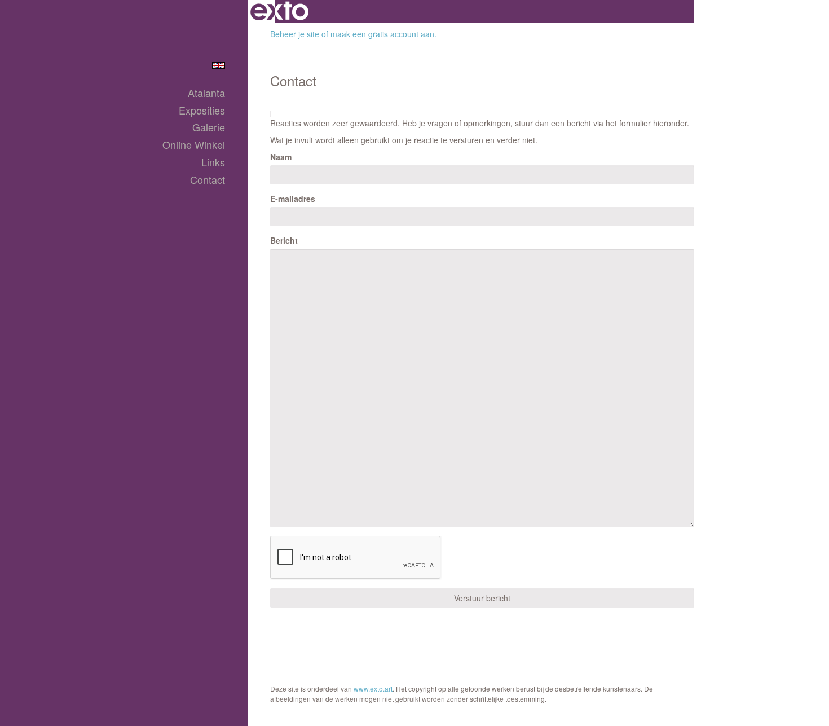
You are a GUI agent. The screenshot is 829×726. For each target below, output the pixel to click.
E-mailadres (292, 198)
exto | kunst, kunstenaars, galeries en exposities (279, 11)
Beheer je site (294, 33)
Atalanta (206, 93)
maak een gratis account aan (382, 33)
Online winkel (193, 145)
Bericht (284, 240)
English (218, 65)
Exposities (202, 110)
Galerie (208, 127)
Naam (281, 156)
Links (213, 162)
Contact (207, 180)
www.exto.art (373, 688)
